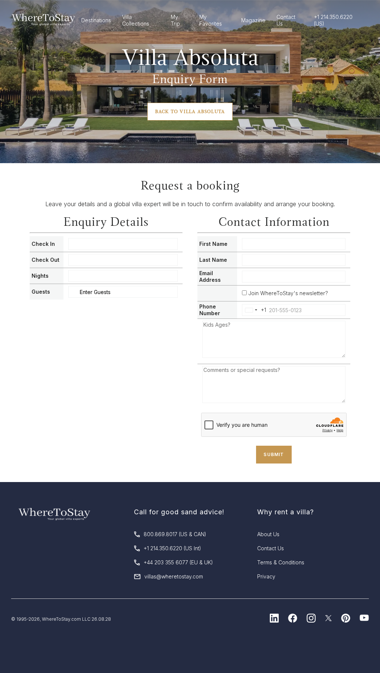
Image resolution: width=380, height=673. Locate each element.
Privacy (266, 576)
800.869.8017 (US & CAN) (175, 534)
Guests (41, 291)
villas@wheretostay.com (173, 576)
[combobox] (254, 310)
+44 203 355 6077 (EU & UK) (178, 562)
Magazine (253, 20)
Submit (273, 454)
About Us (268, 534)
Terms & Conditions (280, 562)
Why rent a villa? (285, 512)
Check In (43, 244)
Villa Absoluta (190, 57)
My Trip (175, 20)
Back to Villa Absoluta (190, 112)
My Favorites (210, 20)
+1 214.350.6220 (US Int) (172, 548)
